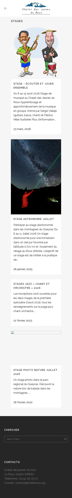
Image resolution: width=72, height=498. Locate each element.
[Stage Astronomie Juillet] (36, 176)
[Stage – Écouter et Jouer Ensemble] (36, 52)
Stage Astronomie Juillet (33, 219)
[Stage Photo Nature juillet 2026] (36, 348)
